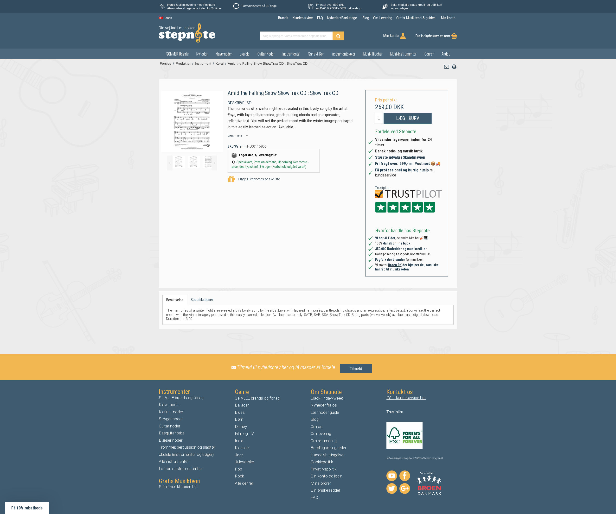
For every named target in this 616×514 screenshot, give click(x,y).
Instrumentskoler (343, 54)
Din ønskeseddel (325, 490)
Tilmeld (356, 369)
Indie (239, 440)
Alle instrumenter (174, 461)
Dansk (167, 18)
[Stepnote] (187, 33)
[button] (447, 67)
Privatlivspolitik (323, 469)
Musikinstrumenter (403, 54)
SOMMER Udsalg (177, 54)
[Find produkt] (338, 35)
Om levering (321, 433)
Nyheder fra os (324, 405)
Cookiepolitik (322, 461)
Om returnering (324, 440)
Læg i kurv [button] (407, 118)
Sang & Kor (316, 54)
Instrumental (291, 54)
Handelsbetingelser (328, 454)
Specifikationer (202, 299)
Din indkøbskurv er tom (432, 36)
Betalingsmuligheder (328, 447)
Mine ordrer (321, 483)
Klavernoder (224, 54)
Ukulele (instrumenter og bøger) (186, 454)
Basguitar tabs (172, 433)
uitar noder (170, 426)
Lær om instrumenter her (181, 468)
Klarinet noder (171, 411)
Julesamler (244, 461)
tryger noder (172, 418)
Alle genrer (244, 483)
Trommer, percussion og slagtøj (187, 447)
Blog (315, 419)
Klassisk (242, 447)
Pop (238, 469)
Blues (240, 412)
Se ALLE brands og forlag (181, 397)
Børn (239, 419)
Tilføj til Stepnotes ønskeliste (258, 179)
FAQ (314, 497)
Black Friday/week (327, 398)
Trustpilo (394, 412)
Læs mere (235, 135)
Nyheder (202, 54)
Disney (241, 426)
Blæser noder (170, 440)
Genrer (429, 54)
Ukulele (245, 54)
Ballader (242, 405)
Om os (316, 426)
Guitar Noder (266, 54)
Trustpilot (382, 188)
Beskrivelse (174, 300)
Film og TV (244, 433)
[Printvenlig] (454, 67)
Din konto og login (326, 476)
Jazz (239, 454)
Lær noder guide (325, 412)
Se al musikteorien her (178, 486)
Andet (446, 54)
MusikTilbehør (373, 54)
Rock (239, 476)
